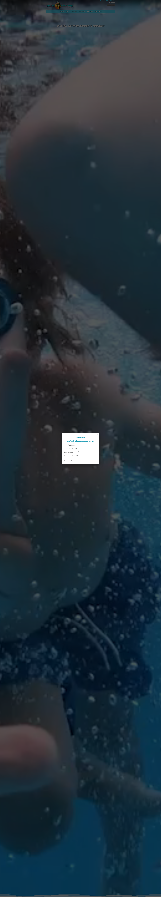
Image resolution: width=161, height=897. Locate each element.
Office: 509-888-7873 (81, 458)
